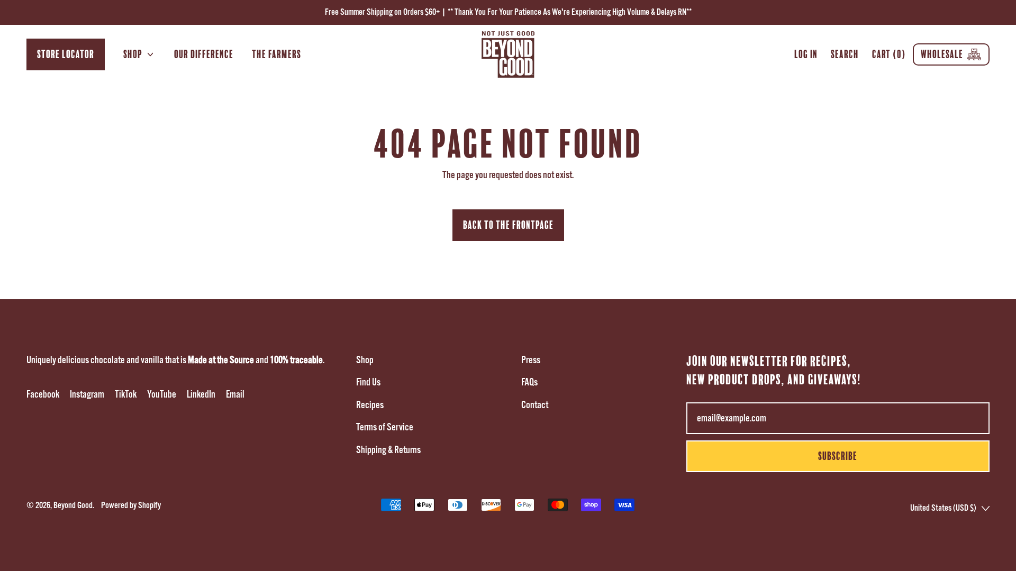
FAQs (529, 382)
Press (530, 360)
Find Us (368, 382)
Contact (534, 405)
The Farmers (276, 54)
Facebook (42, 394)
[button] (845, 55)
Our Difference (203, 54)
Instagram (87, 394)
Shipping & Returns (388, 450)
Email (235, 394)
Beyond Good (73, 505)
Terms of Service (384, 427)
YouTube (161, 394)
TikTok (126, 394)
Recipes (370, 405)
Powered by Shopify (131, 505)
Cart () (889, 56)
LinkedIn (201, 394)
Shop (365, 360)
